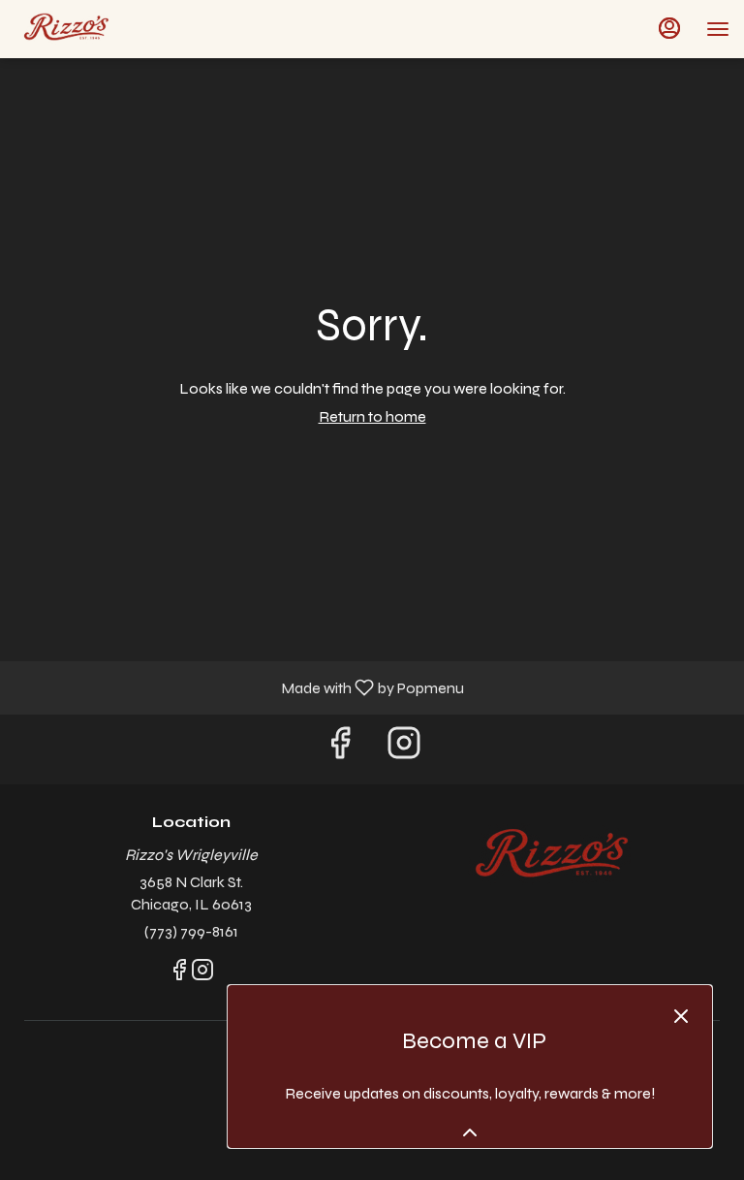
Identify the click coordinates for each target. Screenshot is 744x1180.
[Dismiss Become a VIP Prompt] (681, 1016)
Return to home (372, 416)
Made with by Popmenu (239, 687)
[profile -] (669, 28)
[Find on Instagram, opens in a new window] (404, 749)
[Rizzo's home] (102, 29)
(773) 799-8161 (191, 931)
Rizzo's (553, 857)
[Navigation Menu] (718, 29)
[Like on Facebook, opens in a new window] (340, 749)
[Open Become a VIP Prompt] (469, 1132)
